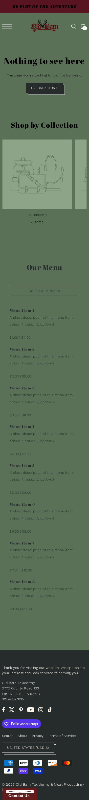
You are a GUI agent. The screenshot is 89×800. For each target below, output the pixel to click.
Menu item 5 (22, 465)
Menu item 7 (22, 543)
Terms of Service (62, 736)
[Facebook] (3, 709)
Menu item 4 (22, 426)
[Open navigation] (8, 26)
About (23, 736)
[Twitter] (12, 709)
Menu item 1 (22, 310)
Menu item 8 (22, 581)
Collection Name (45, 291)
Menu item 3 (22, 388)
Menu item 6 (22, 504)
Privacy (38, 736)
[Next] (84, 6)
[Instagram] (40, 709)
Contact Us (17, 796)
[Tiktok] (50, 709)
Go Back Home (44, 88)
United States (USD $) (28, 748)
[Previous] (5, 6)
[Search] (73, 26)
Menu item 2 (22, 349)
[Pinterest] (21, 709)
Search (7, 736)
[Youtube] (30, 709)
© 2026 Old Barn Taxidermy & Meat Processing (42, 784)
